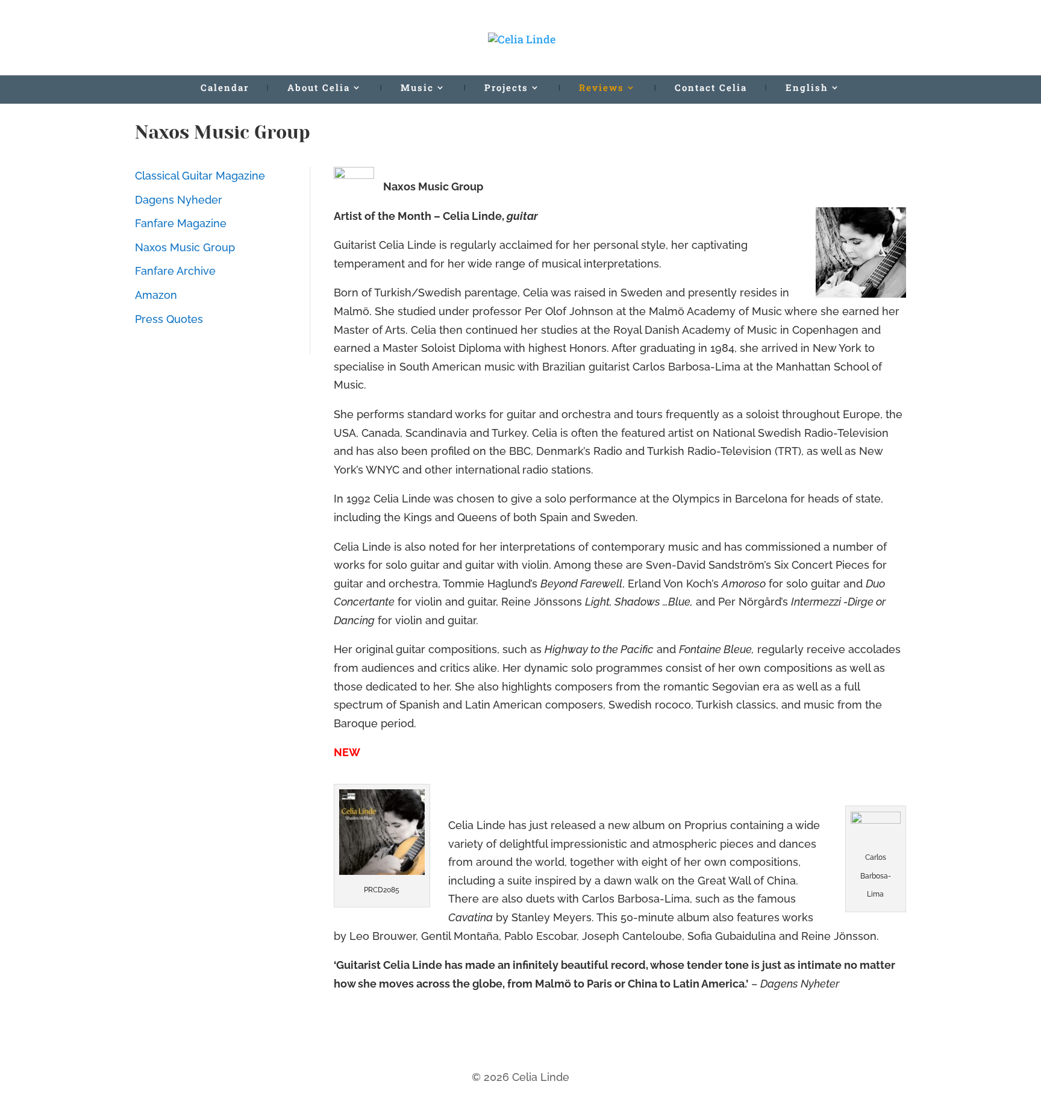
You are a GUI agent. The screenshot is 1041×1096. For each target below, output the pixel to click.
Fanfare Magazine (181, 223)
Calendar (225, 88)
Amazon (156, 295)
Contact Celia (711, 88)
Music (417, 88)
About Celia (318, 88)
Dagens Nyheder (178, 199)
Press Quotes (169, 319)
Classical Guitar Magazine (200, 175)
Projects (506, 88)
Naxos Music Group (185, 247)
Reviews (601, 88)
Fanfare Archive (175, 271)
